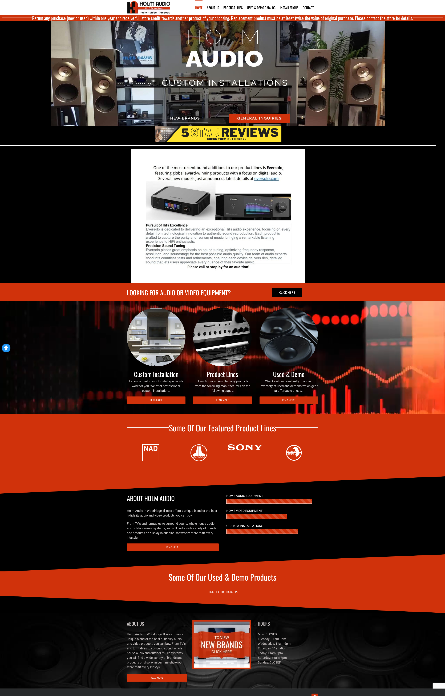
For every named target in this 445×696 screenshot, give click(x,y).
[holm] (218, 23)
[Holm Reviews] (218, 127)
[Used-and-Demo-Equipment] (289, 309)
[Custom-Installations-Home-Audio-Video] (156, 309)
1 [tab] (220, 474)
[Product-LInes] (222, 309)
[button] (6, 348)
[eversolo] (218, 151)
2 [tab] (225, 474)
